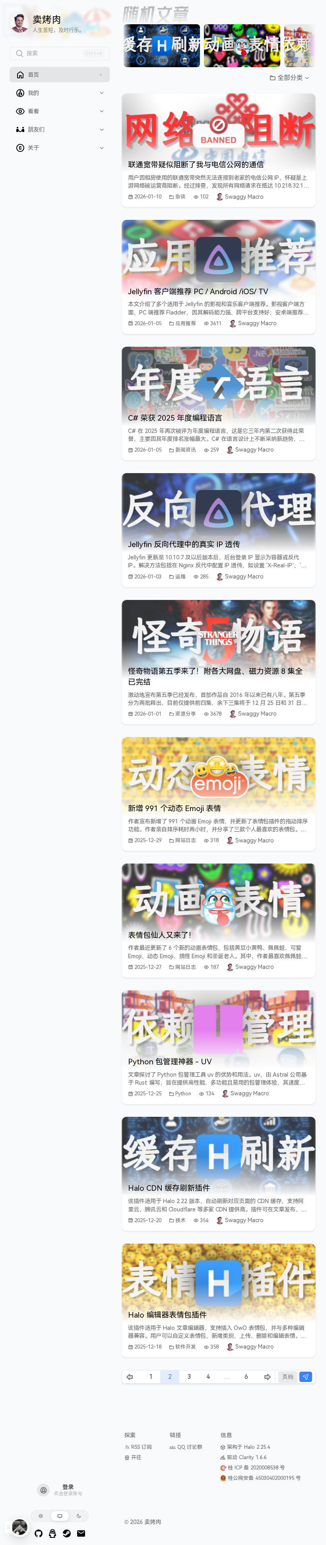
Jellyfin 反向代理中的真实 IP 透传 (184, 544)
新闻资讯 (185, 450)
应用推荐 (185, 323)
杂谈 (180, 197)
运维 (180, 577)
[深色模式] (79, 1516)
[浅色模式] (41, 1516)
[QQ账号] (53, 1533)
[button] (289, 78)
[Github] (38, 1533)
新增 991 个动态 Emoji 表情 (174, 808)
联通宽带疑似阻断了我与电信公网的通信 (196, 165)
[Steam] (67, 1533)
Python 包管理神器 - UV (170, 1062)
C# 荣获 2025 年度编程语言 (175, 418)
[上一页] (134, 45)
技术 (180, 1220)
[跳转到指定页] (305, 1377)
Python (183, 1094)
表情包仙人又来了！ (162, 935)
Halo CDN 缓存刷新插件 (169, 1188)
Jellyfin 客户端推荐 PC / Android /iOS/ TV (198, 291)
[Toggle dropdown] (102, 93)
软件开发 (185, 1347)
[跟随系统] (60, 1516)
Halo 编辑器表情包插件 (167, 1315)
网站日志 (185, 840)
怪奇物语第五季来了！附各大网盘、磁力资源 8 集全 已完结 (215, 676)
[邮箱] (81, 1533)
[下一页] (302, 45)
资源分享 (185, 714)
